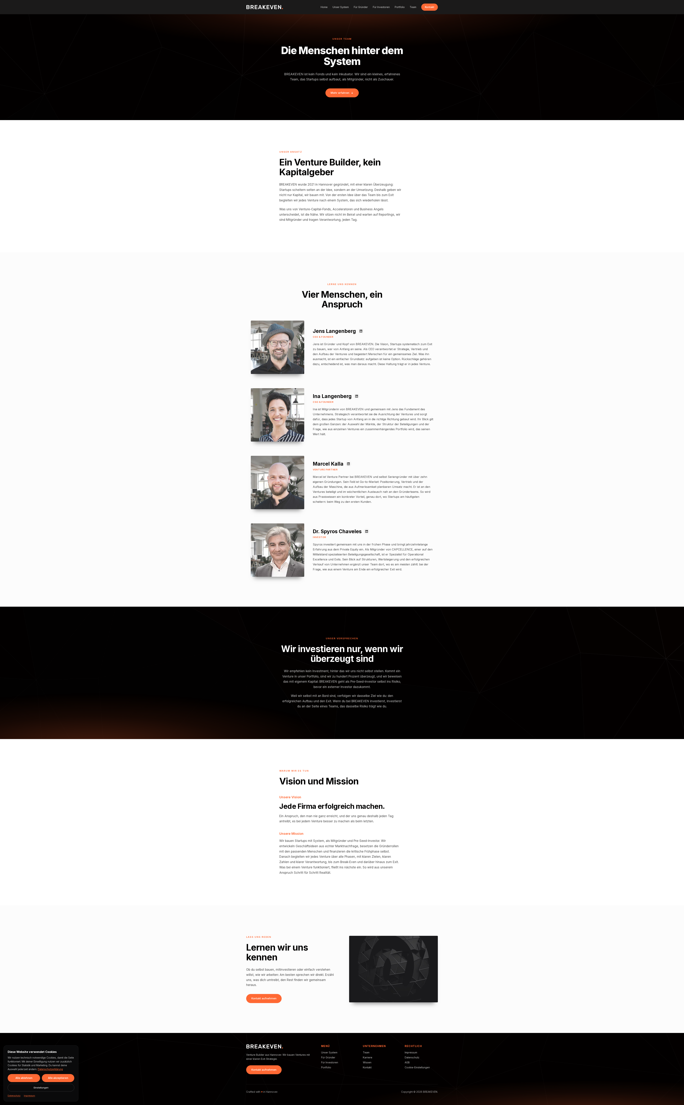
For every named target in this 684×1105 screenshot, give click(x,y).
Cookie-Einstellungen (417, 1067)
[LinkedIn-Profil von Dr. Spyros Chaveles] (366, 531)
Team (413, 7)
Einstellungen (41, 1087)
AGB (407, 1062)
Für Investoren (381, 7)
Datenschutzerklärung (50, 1069)
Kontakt (429, 7)
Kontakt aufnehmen (263, 998)
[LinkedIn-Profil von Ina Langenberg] (356, 396)
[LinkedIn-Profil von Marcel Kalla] (348, 464)
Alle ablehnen (23, 1078)
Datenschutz (412, 1057)
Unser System (341, 7)
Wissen (367, 1062)
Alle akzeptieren (58, 1078)
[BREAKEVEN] (264, 7)
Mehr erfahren (340, 92)
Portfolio (400, 7)
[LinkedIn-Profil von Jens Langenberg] (361, 331)
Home (324, 7)
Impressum (411, 1052)
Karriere (367, 1057)
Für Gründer (361, 7)
